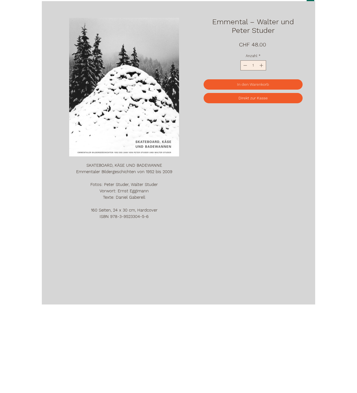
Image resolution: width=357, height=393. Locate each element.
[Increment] (262, 65)
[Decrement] (244, 65)
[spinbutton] (253, 65)
